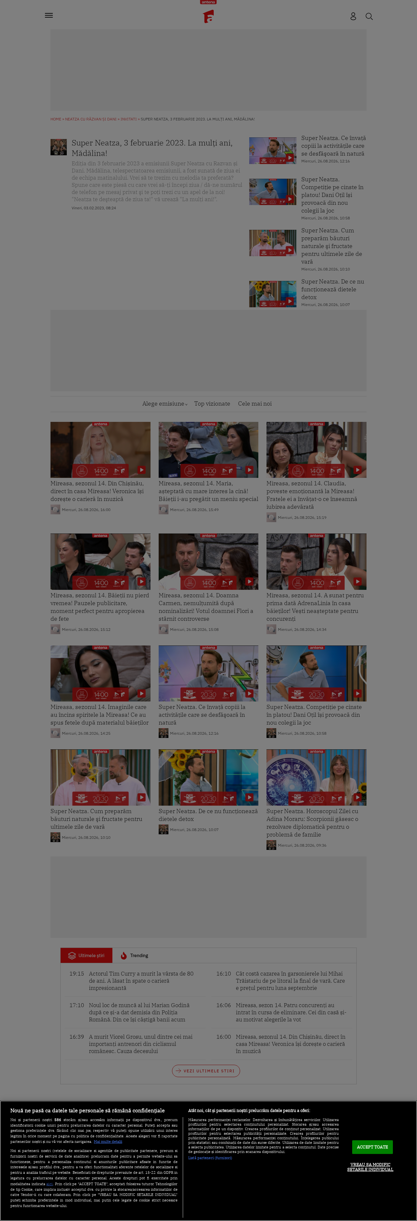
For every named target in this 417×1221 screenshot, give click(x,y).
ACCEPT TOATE (372, 1147)
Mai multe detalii (108, 1141)
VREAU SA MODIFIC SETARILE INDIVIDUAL (370, 1167)
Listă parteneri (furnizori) (210, 1158)
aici (49, 1183)
